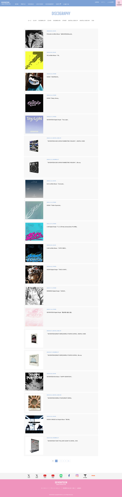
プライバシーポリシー (55, 488)
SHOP (58, 4)
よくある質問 (111, 2)
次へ (69, 460)
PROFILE (23, 4)
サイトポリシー (44, 488)
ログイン (103, 2)
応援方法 (66, 4)
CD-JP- (35, 20)
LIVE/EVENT (39, 4)
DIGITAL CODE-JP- (73, 20)
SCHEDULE (31, 4)
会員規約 (79, 488)
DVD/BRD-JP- (42, 20)
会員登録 (97, 2)
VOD (93, 20)
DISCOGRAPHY (50, 4)
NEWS (17, 4)
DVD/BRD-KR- (57, 20)
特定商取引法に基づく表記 (69, 488)
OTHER (64, 20)
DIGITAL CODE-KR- (85, 20)
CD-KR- (49, 20)
